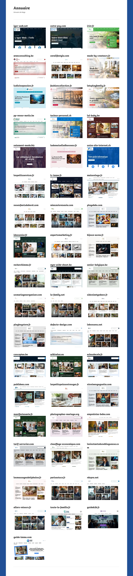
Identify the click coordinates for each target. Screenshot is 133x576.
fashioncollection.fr (61, 85)
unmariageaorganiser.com (28, 294)
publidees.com (21, 384)
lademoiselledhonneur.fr (63, 145)
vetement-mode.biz (24, 145)
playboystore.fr (22, 324)
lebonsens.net (94, 324)
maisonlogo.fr (94, 175)
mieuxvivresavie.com (61, 205)
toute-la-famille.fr (60, 507)
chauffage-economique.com (65, 444)
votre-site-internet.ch (99, 145)
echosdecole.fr (95, 354)
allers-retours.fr (22, 507)
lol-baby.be (93, 115)
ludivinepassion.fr (24, 85)
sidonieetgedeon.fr (97, 294)
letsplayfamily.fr (96, 85)
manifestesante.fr (23, 414)
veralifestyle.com (59, 55)
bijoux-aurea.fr (95, 234)
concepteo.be (21, 354)
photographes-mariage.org (64, 414)
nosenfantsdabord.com (26, 205)
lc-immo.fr (56, 175)
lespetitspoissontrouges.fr (64, 384)
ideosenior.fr (20, 234)
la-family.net (57, 294)
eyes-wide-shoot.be (61, 264)
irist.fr (90, 25)
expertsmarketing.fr (61, 234)
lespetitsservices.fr (24, 175)
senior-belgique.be (97, 264)
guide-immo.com (23, 537)
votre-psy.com (58, 25)
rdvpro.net (92, 477)
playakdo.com (94, 205)
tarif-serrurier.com (24, 444)
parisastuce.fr (57, 477)
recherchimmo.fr (22, 264)
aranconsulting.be (23, 55)
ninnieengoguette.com (99, 384)
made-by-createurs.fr (98, 55)
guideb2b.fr (93, 507)
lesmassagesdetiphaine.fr (27, 477)
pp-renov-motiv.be (24, 115)
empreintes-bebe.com (98, 414)
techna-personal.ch (60, 115)
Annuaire (22, 8)
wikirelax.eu (57, 354)
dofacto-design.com (61, 324)
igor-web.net (21, 25)
